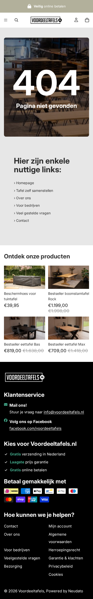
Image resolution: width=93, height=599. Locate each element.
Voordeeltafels (31, 591)
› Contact (21, 220)
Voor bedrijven (17, 550)
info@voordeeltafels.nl (64, 412)
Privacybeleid (61, 566)
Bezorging (13, 566)
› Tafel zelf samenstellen (33, 190)
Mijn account (60, 526)
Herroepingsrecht (64, 550)
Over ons (12, 534)
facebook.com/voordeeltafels (35, 428)
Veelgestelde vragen (22, 558)
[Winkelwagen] (87, 20)
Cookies (56, 574)
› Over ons (22, 198)
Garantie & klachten (66, 558)
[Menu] (5, 20)
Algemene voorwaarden (60, 538)
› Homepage (24, 183)
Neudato (75, 591)
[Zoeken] (16, 20)
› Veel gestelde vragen (32, 213)
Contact (11, 526)
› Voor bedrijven (27, 205)
